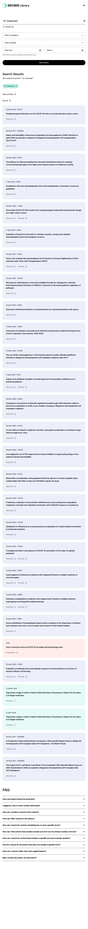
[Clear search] (84, 21)
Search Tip (9, 27)
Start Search (44, 63)
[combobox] (44, 35)
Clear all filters (8, 94)
